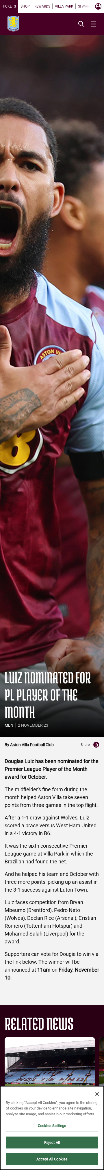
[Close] (97, 1094)
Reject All (52, 1142)
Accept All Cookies (52, 1159)
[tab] (9, 6)
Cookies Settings (52, 1125)
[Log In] (98, 6)
